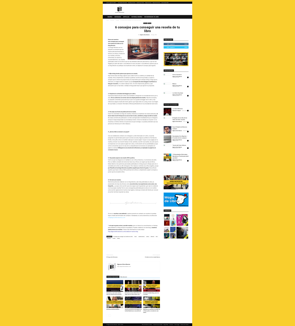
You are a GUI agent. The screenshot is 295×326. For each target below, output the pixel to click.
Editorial (152, 236)
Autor (135, 236)
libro (157, 236)
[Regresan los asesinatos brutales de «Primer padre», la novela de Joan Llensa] (151, 302)
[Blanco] (167, 87)
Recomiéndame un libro (151, 17)
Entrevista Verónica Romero (112, 309)
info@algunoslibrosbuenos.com (116, 217)
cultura (147, 236)
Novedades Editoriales (122, 2)
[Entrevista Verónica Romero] (114, 302)
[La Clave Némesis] (167, 112)
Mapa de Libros (148, 2)
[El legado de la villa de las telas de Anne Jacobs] (167, 121)
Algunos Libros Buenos (144, 34)
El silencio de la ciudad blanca (152, 257)
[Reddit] (129, 269)
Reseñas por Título (140, 2)
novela (114, 238)
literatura (109, 238)
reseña (118, 238)
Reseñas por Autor (131, 2)
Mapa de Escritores (156, 2)
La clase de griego (177, 93)
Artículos (126, 17)
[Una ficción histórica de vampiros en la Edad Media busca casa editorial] (133, 302)
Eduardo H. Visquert (176, 110)
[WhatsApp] (118, 247)
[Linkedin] (122, 247)
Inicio (107, 20)
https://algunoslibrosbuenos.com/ (124, 266)
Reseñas (110, 17)
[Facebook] (108, 247)
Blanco (174, 84)
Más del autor (123, 277)
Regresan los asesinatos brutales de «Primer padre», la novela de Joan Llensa (151, 311)
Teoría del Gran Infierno (179, 145)
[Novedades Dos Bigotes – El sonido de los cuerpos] (167, 139)
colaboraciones (141, 236)
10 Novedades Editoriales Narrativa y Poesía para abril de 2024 (180, 156)
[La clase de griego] (167, 96)
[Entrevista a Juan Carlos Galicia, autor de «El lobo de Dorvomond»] (114, 286)
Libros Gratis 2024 (164, 2)
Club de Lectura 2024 (157, 324)
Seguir (185, 44)
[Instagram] (185, 3)
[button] (187, 17)
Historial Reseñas (136, 17)
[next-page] (110, 315)
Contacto (171, 324)
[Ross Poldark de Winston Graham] (167, 130)
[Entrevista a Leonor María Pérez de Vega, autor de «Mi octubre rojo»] (133, 286)
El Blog (117, 20)
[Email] (125, 247)
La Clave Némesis (177, 108)
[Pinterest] (115, 247)
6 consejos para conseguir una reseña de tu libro (123, 236)
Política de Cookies (185, 324)
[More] (132, 247)
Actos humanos (177, 74)
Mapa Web (166, 324)
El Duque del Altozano (112, 257)
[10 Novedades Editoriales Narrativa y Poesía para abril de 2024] (167, 157)
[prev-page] (107, 315)
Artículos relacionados (112, 277)
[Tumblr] (129, 247)
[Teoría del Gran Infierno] (167, 148)
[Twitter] (187, 3)
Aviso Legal (176, 324)
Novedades (117, 17)
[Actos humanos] (167, 77)
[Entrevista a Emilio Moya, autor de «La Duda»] (151, 286)
